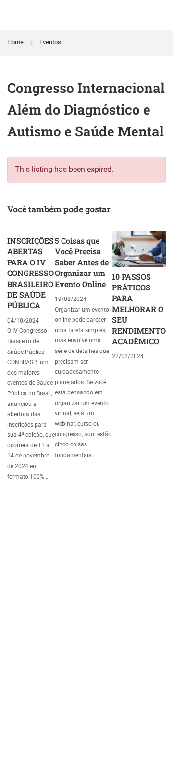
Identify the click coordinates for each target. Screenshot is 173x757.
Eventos (50, 42)
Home (15, 42)
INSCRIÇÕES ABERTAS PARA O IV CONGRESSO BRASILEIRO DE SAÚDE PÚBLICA (30, 272)
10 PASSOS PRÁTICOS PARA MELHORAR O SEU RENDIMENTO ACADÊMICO (139, 309)
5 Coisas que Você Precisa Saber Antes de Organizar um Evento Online (82, 262)
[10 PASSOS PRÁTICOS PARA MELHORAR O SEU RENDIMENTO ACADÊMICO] (139, 248)
